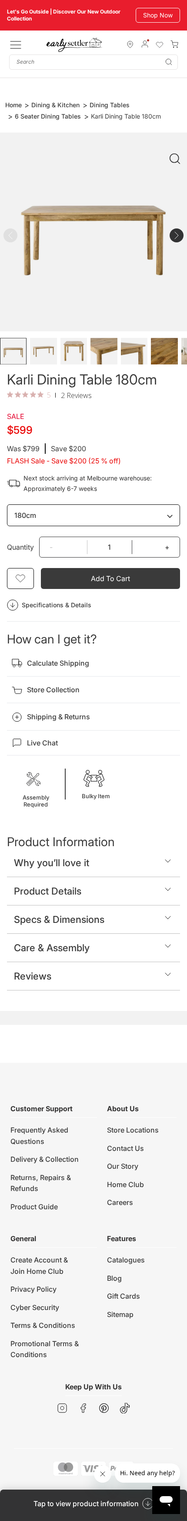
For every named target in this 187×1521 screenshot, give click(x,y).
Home (13, 105)
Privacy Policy (33, 1289)
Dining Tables (110, 105)
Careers (120, 1202)
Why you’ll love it (51, 862)
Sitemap (120, 1314)
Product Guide (34, 1206)
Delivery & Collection (44, 1159)
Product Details (47, 891)
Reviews (32, 976)
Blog (114, 1278)
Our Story (122, 1166)
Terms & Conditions (42, 1325)
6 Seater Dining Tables (48, 116)
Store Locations (133, 1130)
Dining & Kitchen (55, 105)
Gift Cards (123, 1296)
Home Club (125, 1184)
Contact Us (125, 1148)
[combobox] (93, 62)
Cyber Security (34, 1307)
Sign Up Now (154, 15)
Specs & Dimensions (59, 919)
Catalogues (126, 1260)
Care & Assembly (52, 947)
